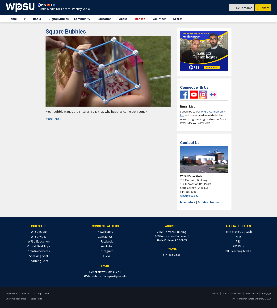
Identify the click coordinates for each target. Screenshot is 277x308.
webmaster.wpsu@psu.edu (109, 276)
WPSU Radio (39, 232)
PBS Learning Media (238, 251)
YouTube (194, 95)
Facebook (184, 95)
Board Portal (36, 298)
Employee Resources (16, 298)
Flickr (213, 95)
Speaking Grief (38, 256)
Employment (11, 293)
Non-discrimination (232, 293)
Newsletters (105, 232)
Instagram (203, 95)
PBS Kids (238, 246)
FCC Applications (41, 293)
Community (82, 19)
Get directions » (208, 202)
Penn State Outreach (238, 232)
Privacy (215, 293)
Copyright (266, 293)
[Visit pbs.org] (42, 6)
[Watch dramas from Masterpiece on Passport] (204, 71)
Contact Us (105, 237)
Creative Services (39, 251)
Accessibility (252, 293)
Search (178, 19)
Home (12, 19)
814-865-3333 (172, 254)
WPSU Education (39, 241)
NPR (238, 237)
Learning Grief (38, 261)
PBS (238, 241)
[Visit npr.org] (51, 6)
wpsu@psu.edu (189, 195)
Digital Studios (58, 19)
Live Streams (243, 8)
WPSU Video (38, 237)
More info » (187, 202)
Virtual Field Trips (38, 246)
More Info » (53, 119)
